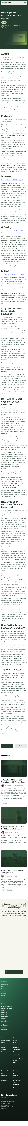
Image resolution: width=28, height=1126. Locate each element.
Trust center (16, 1049)
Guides (15, 1040)
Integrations (4, 989)
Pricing (3, 995)
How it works (4, 984)
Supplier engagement (4, 1024)
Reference (4, 1075)
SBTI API (15, 1060)
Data (2, 986)
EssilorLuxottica (5, 1040)
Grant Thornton (5, 1045)
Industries (16, 1047)
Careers (15, 1078)
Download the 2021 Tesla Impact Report (13, 274)
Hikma (3, 1042)
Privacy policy (17, 1080)
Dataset (15, 1045)
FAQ (14, 1062)
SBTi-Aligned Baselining (4, 1028)
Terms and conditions (16, 1083)
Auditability (4, 991)
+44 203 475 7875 (5, 1103)
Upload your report (18, 1052)
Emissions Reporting (4, 1013)
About (15, 1073)
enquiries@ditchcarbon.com (8, 1101)
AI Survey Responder (7, 1006)
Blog (14, 1042)
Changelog (4, 1080)
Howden (3, 1052)
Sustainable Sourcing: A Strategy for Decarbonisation (5, 1019)
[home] (6, 2)
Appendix (3, 1078)
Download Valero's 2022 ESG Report (12, 180)
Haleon (3, 1047)
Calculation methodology (16, 1055)
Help (2, 1073)
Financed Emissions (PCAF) (6, 1009)
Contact (15, 1075)
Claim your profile (18, 1058)
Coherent (3, 1049)
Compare (3, 993)
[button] (24, 2)
